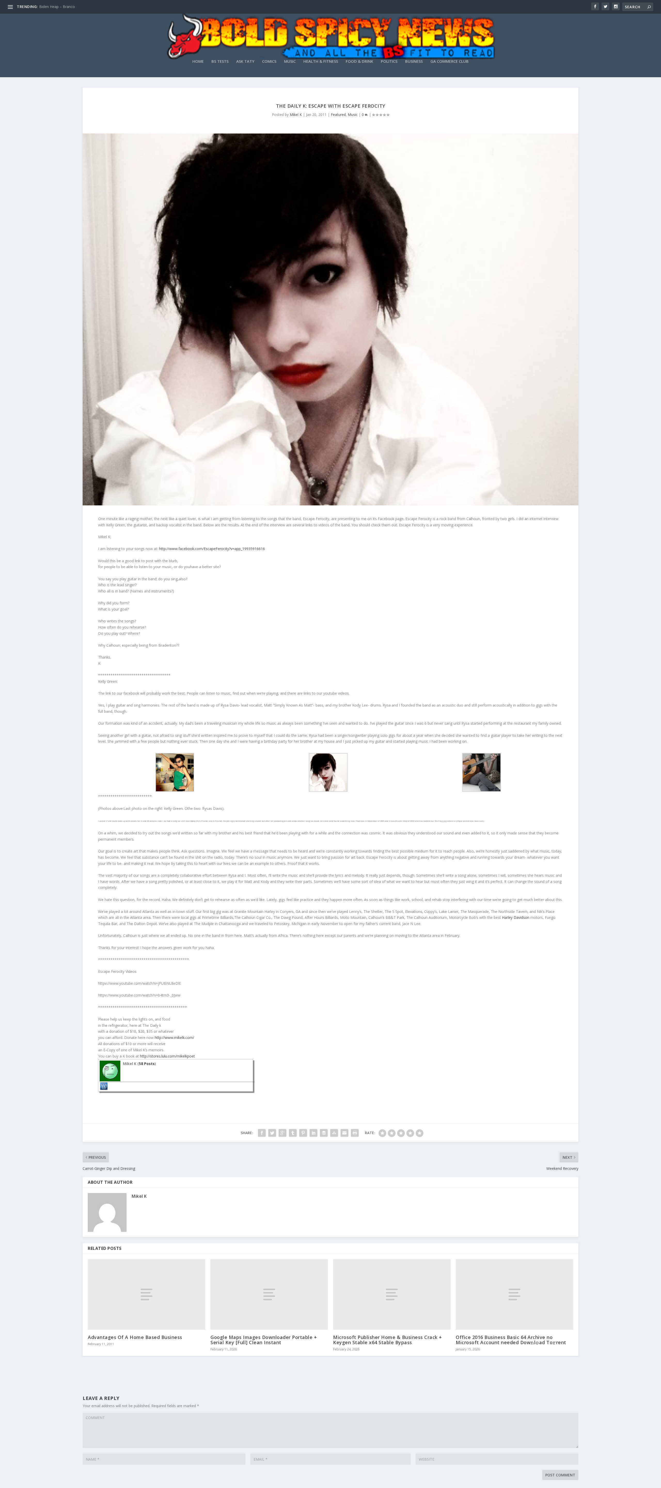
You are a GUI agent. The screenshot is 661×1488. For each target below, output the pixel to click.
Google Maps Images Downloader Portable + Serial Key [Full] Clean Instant (263, 1339)
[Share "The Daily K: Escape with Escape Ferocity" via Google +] (282, 1133)
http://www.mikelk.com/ (174, 1037)
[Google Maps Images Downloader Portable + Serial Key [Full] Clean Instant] (269, 1294)
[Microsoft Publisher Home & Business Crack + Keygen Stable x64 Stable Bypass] (392, 1294)
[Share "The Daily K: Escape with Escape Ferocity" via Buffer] (324, 1133)
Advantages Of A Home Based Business (135, 1337)
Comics (269, 61)
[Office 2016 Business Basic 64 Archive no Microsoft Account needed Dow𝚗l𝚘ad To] (514, 1294)
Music (290, 61)
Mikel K (296, 114)
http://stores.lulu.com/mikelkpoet (167, 1056)
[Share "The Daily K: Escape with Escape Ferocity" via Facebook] (262, 1133)
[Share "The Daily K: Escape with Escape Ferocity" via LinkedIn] (313, 1133)
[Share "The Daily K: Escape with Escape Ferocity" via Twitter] (272, 1133)
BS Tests (220, 61)
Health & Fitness (320, 61)
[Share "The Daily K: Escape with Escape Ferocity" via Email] (344, 1133)
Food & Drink (359, 61)
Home (198, 61)
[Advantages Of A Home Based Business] (146, 1294)
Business (414, 61)
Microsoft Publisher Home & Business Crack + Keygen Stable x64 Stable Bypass (387, 1339)
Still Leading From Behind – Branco (68, 6)
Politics (389, 61)
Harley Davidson (515, 917)
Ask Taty (245, 61)
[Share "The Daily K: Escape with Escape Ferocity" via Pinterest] (303, 1133)
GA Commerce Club (449, 61)
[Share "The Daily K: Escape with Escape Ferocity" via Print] (355, 1133)
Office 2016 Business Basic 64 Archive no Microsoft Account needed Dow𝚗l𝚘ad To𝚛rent (511, 1339)
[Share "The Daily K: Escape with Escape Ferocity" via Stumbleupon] (334, 1133)
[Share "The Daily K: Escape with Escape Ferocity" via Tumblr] (293, 1133)
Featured (338, 114)
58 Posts (147, 1063)
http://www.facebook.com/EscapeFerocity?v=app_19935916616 (212, 548)
